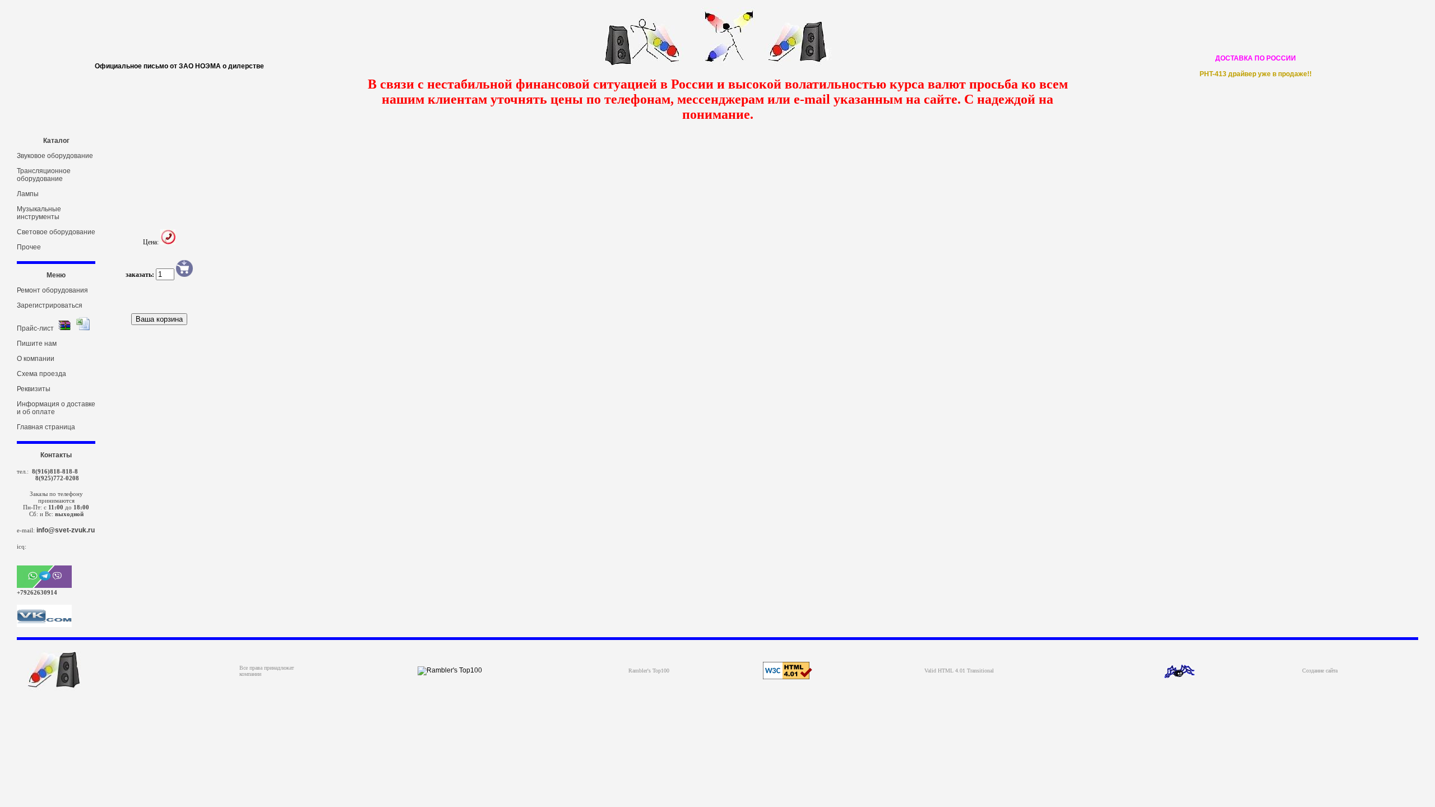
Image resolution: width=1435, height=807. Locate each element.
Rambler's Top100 (648, 670)
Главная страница (46, 427)
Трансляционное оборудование (44, 175)
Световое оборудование (56, 232)
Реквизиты (33, 389)
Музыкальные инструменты (39, 213)
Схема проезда (41, 374)
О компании (35, 359)
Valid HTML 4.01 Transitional (959, 670)
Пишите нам (37, 343)
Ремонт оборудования (52, 290)
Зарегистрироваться (49, 305)
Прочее (29, 247)
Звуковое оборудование (55, 156)
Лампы (28, 194)
